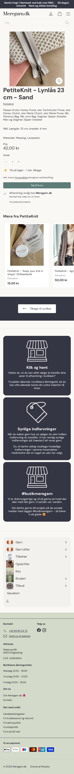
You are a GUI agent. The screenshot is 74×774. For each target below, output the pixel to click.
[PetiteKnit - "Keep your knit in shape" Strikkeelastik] (27, 255)
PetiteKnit (29, 216)
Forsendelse (21, 177)
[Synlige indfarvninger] (37, 412)
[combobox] (37, 22)
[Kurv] (59, 13)
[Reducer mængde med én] (6, 162)
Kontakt (7, 700)
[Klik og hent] (37, 351)
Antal (6, 155)
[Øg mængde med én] (19, 162)
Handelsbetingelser (14, 714)
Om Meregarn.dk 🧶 (14, 695)
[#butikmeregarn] (37, 477)
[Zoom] (59, 80)
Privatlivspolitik (12, 722)
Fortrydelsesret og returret (18, 718)
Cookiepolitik (10, 727)
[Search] (67, 22)
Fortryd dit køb (11, 731)
